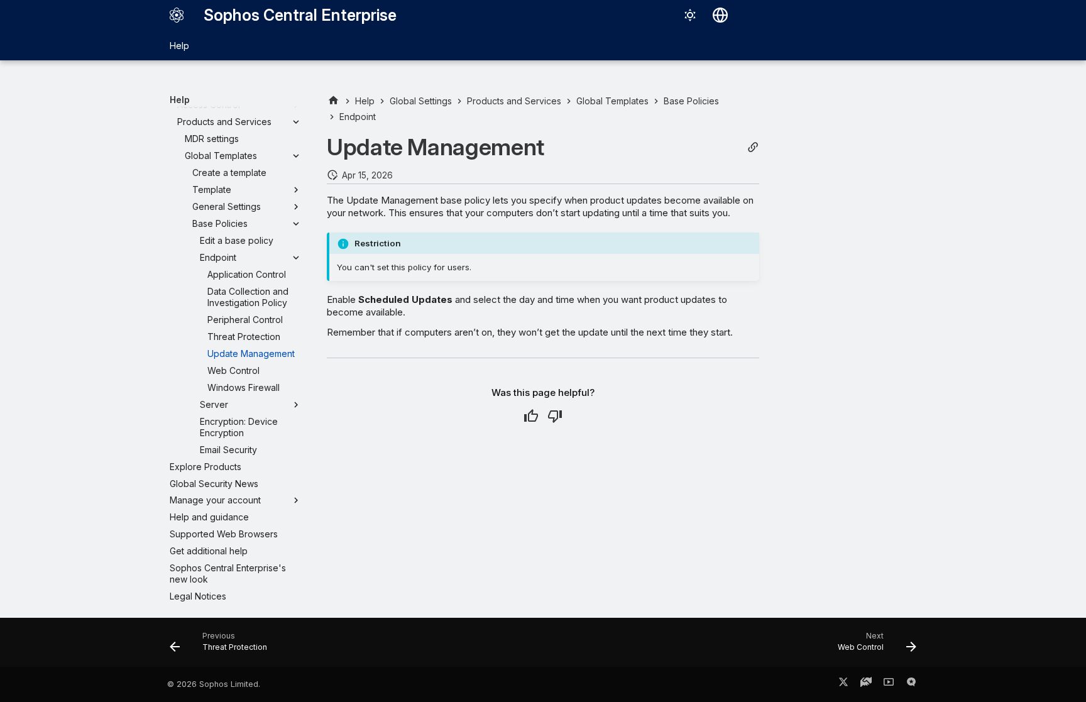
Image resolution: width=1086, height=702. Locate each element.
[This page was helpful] (531, 416)
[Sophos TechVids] (889, 684)
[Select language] (720, 15)
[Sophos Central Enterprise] (177, 15)
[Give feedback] (911, 684)
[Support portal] (866, 684)
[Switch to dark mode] (690, 15)
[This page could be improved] (555, 416)
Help (179, 45)
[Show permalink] (753, 147)
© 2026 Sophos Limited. (213, 684)
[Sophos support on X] (843, 684)
